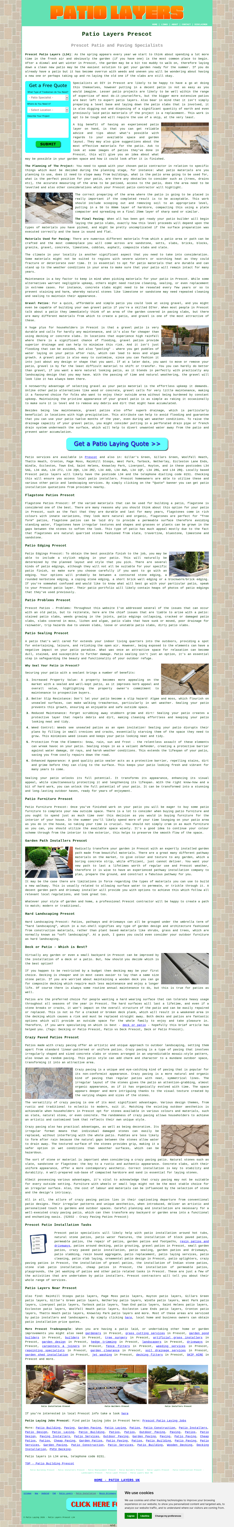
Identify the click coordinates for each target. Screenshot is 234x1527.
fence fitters (118, 1346)
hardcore (145, 207)
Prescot (91, 457)
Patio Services (86, 1436)
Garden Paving (89, 1427)
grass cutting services (145, 1333)
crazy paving (143, 1115)
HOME (154, 24)
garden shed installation (46, 1354)
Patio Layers (66, 1493)
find (38, 1296)
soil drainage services (165, 1350)
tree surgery (116, 1337)
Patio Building (48, 1427)
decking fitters (149, 1354)
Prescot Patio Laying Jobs (164, 1420)
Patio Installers (193, 1427)
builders (72, 1337)
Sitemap (27, 1493)
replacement (174, 113)
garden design (54, 1342)
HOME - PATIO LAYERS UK (117, 1480)
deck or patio (134, 1025)
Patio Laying (115, 1427)
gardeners (93, 1333)
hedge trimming (104, 1342)
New (36, 1493)
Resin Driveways (107, 1493)
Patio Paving (185, 1436)
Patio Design (36, 1432)
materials (109, 146)
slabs (141, 76)
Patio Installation (86, 1493)
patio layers (50, 474)
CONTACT (186, 24)
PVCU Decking (60, 1449)
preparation (191, 227)
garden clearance (104, 1350)
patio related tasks (128, 1271)
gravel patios (153, 1245)
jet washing (102, 1354)
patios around (85, 1245)
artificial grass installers (177, 1337)
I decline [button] (144, 1515)
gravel (128, 390)
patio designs (36, 1204)
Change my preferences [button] (168, 1515)
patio (60, 67)
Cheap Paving (64, 1440)
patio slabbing (66, 1254)
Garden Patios (90, 1440)
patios (203, 96)
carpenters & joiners (61, 1346)
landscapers (151, 1342)
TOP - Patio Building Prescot (49, 1463)
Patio (29, 457)
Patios (135, 1427)
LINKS (164, 24)
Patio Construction (159, 1427)
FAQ (54, 1493)
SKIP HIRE (195, 1354)
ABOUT (175, 24)
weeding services (170, 1346)
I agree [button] (131, 1515)
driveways (195, 1342)
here (128, 1317)
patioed (117, 183)
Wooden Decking (179, 1445)
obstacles (138, 178)
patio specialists (84, 1233)
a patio (54, 71)
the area (181, 183)
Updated (45, 1493)
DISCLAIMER (201, 24)
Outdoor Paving (152, 1432)
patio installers (102, 478)
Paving (69, 1427)
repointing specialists (45, 1350)
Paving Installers (55, 1436)
